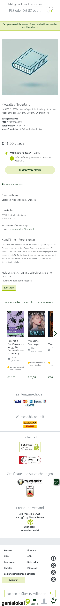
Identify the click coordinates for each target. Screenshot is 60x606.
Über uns (31, 550)
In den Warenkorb (30, 170)
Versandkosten (36, 517)
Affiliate (31, 573)
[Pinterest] (53, 566)
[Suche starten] (51, 593)
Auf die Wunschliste (13, 184)
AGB (29, 556)
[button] (34, 602)
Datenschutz (33, 562)
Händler (8, 568)
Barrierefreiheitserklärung (14, 573)
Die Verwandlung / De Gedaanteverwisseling (15, 348)
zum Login (9, 287)
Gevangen (34, 344)
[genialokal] (16, 602)
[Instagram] (53, 573)
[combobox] (26, 593)
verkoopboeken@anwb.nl (21, 229)
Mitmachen (32, 568)
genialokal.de (14, 24)
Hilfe (6, 556)
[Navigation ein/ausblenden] (44, 601)
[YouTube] (53, 580)
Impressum (9, 562)
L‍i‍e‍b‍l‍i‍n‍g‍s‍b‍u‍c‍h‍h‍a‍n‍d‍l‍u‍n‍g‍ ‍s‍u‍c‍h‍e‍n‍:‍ (25, 4)
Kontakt (8, 550)
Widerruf (13, 579)
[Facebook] (53, 559)
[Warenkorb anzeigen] (54, 602)
